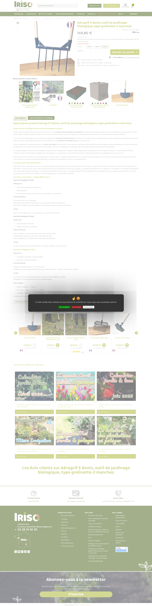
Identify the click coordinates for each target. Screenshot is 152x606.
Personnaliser (88, 307)
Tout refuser (76, 307)
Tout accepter (64, 307)
